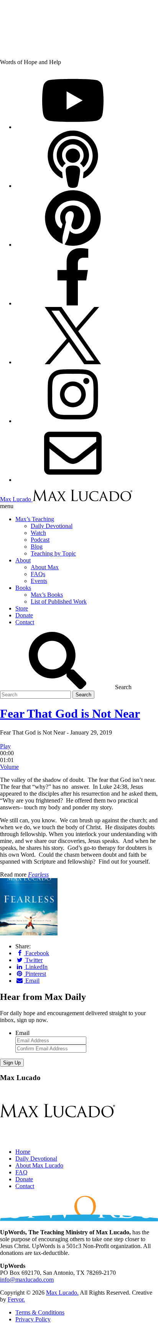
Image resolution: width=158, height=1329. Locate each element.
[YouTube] (72, 127)
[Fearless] (29, 933)
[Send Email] (72, 479)
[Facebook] (72, 303)
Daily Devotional (36, 1158)
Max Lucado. (62, 1292)
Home (22, 1151)
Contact (24, 1186)
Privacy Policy (33, 1319)
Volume (9, 767)
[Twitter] (72, 362)
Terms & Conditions (39, 1312)
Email (22, 1033)
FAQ (21, 1172)
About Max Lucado (39, 1165)
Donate (24, 1179)
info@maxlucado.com (27, 1279)
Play (5, 746)
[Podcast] (72, 185)
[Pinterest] (72, 244)
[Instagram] (72, 421)
